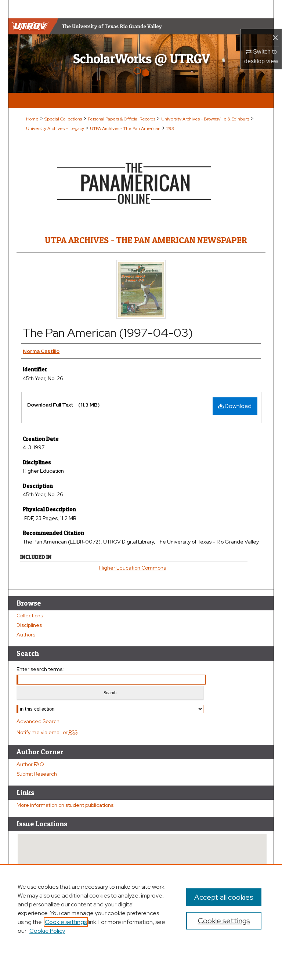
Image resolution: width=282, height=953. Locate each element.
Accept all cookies (223, 897)
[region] (141, 908)
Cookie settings (66, 922)
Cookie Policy (47, 931)
